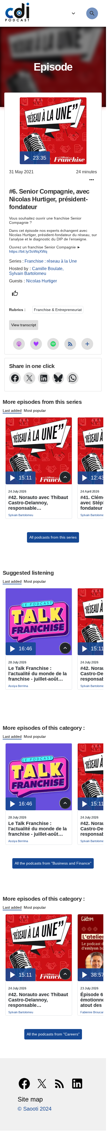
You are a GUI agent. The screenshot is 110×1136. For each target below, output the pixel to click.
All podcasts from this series (53, 537)
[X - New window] (29, 378)
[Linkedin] (77, 1083)
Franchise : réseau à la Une (51, 261)
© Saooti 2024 (35, 1109)
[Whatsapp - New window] (72, 378)
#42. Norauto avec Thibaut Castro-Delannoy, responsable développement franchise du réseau (38, 503)
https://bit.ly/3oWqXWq (28, 251)
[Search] (92, 13)
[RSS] (59, 1083)
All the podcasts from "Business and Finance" (53, 863)
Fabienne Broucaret (93, 1012)
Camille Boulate (47, 268)
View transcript (23, 325)
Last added (12, 410)
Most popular (35, 410)
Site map (30, 1099)
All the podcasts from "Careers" (53, 1034)
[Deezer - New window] (36, 344)
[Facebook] (24, 1083)
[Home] (16, 13)
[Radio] (72, 13)
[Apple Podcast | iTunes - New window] (19, 344)
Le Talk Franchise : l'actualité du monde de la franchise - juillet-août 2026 (37, 674)
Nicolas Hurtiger (41, 281)
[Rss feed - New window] (70, 344)
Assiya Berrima (18, 686)
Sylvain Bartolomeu (27, 273)
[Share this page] (91, 179)
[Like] (15, 293)
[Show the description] (65, 477)
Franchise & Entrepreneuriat (58, 310)
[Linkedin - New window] (44, 378)
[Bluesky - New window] (58, 378)
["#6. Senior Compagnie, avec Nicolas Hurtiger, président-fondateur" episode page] (53, 130)
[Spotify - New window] (53, 344)
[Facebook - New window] (15, 378)
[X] (42, 1083)
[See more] (87, 344)
